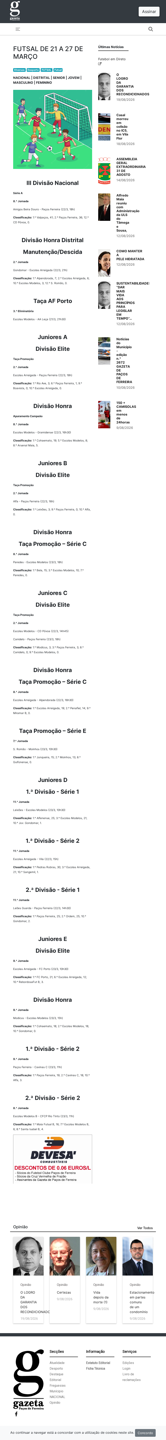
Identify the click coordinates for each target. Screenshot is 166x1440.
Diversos (19, 69)
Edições (128, 1363)
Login (126, 1368)
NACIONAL (57, 1397)
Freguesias (58, 1385)
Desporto (33, 69)
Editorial (55, 1380)
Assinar (149, 11)
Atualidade (57, 1363)
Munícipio (56, 1391)
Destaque (56, 1374)
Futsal (58, 69)
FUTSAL (46, 69)
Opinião (55, 1403)
